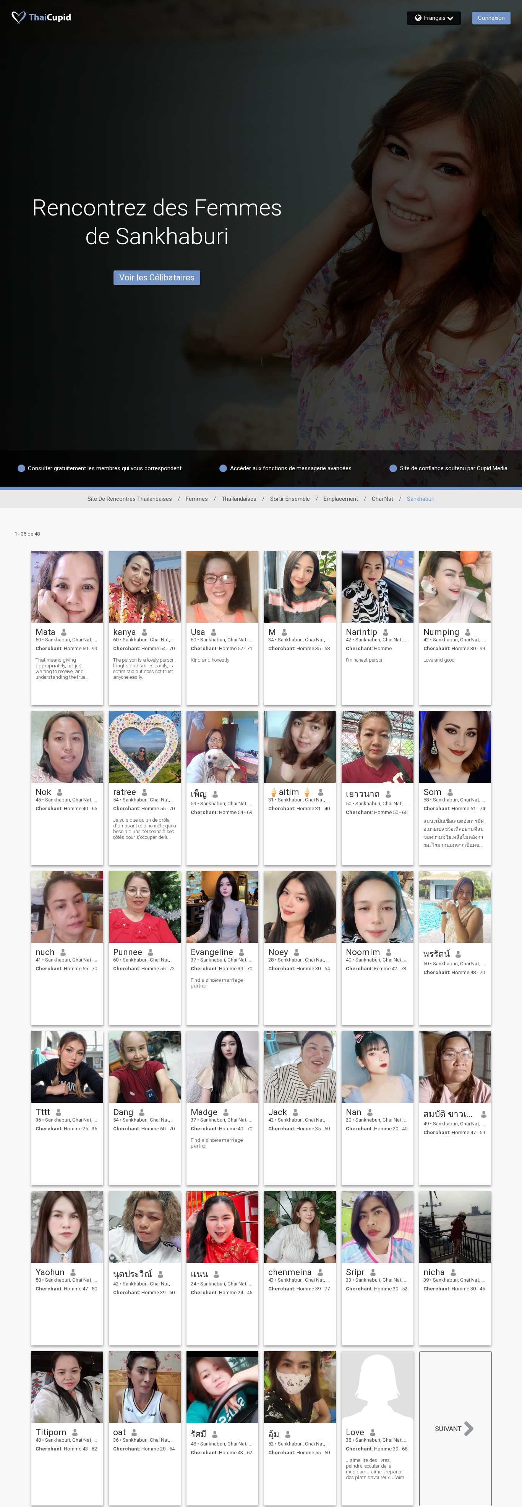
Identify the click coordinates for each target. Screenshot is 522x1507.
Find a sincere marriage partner (217, 983)
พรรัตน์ (436, 954)
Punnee (127, 952)
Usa (198, 632)
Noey (278, 952)
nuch (45, 952)
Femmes (197, 498)
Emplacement (341, 498)
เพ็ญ (199, 794)
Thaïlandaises (239, 498)
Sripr (355, 1272)
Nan (354, 1112)
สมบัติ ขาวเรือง (449, 1114)
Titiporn (51, 1432)
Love (355, 1432)
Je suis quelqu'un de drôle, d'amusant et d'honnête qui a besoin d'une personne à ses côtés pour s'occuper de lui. (144, 828)
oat (119, 1432)
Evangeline (212, 952)
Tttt (43, 1112)
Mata (45, 632)
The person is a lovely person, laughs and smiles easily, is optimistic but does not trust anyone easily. (144, 668)
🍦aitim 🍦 (290, 792)
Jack (277, 1112)
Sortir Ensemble (290, 498)
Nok (43, 792)
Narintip (361, 632)
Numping (441, 632)
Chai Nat (382, 498)
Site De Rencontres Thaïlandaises (130, 498)
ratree (124, 792)
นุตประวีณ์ (132, 1274)
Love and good (439, 660)
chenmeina (290, 1272)
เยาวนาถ (363, 794)
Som (432, 792)
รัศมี (198, 1434)
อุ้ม (273, 1434)
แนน (199, 1274)
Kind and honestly (210, 660)
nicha (434, 1272)
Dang (123, 1112)
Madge (204, 1112)
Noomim (363, 952)
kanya (124, 632)
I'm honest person (365, 660)
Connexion (491, 18)
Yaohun (50, 1272)
